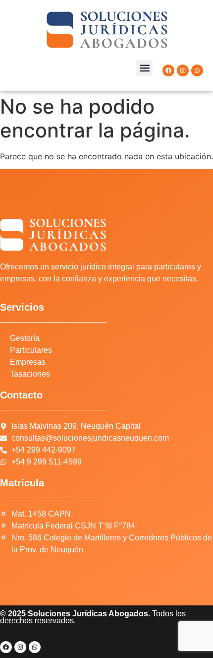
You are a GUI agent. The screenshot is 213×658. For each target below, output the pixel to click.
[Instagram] (183, 70)
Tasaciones (30, 374)
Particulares (31, 350)
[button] (144, 68)
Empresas (28, 362)
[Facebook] (168, 70)
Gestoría (25, 338)
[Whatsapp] (197, 70)
